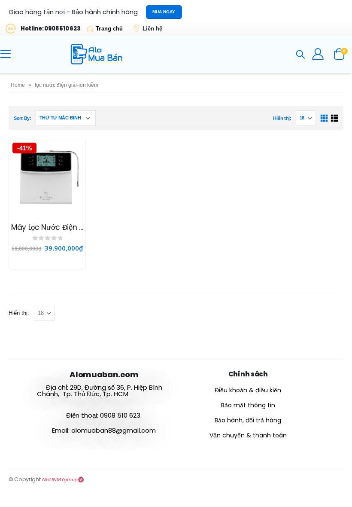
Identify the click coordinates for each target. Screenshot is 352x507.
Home (18, 85)
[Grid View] (324, 118)
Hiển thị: (282, 118)
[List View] (334, 118)
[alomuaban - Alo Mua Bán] (98, 54)
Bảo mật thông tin (248, 405)
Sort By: (22, 118)
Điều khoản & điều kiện (248, 390)
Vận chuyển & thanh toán (248, 435)
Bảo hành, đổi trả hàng (248, 420)
